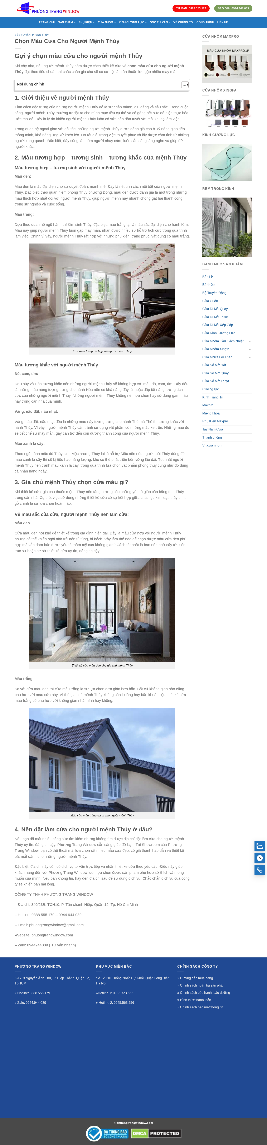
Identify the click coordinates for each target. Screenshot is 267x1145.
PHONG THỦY (40, 35)
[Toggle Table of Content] (183, 84)
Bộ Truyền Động (214, 293)
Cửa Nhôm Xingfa (215, 349)
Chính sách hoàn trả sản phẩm (202, 985)
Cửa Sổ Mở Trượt (215, 381)
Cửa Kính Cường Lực (218, 333)
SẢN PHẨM (65, 22)
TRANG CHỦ (47, 22)
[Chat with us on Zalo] (259, 846)
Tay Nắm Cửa (212, 429)
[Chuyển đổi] (249, 341)
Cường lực (210, 389)
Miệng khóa (211, 413)
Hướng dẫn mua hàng (196, 978)
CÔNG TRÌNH (205, 22)
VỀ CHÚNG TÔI (183, 22)
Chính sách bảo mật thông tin (201, 1007)
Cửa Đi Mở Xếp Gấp (217, 325)
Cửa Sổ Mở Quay (215, 373)
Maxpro (207, 405)
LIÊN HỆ (222, 22)
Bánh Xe (208, 285)
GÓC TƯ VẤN (159, 22)
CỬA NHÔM (105, 22)
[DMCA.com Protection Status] (156, 1134)
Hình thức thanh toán (195, 1000)
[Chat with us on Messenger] (259, 858)
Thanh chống (212, 437)
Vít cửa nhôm (212, 445)
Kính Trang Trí (212, 397)
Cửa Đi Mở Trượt (215, 317)
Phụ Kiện (85, 22)
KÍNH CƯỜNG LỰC (131, 22)
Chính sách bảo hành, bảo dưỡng (205, 992)
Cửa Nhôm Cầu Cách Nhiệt (222, 341)
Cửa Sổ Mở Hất (214, 365)
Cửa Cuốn (210, 301)
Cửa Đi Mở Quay (215, 309)
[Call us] (259, 870)
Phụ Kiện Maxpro (215, 421)
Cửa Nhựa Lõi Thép (217, 357)
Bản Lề (207, 277)
